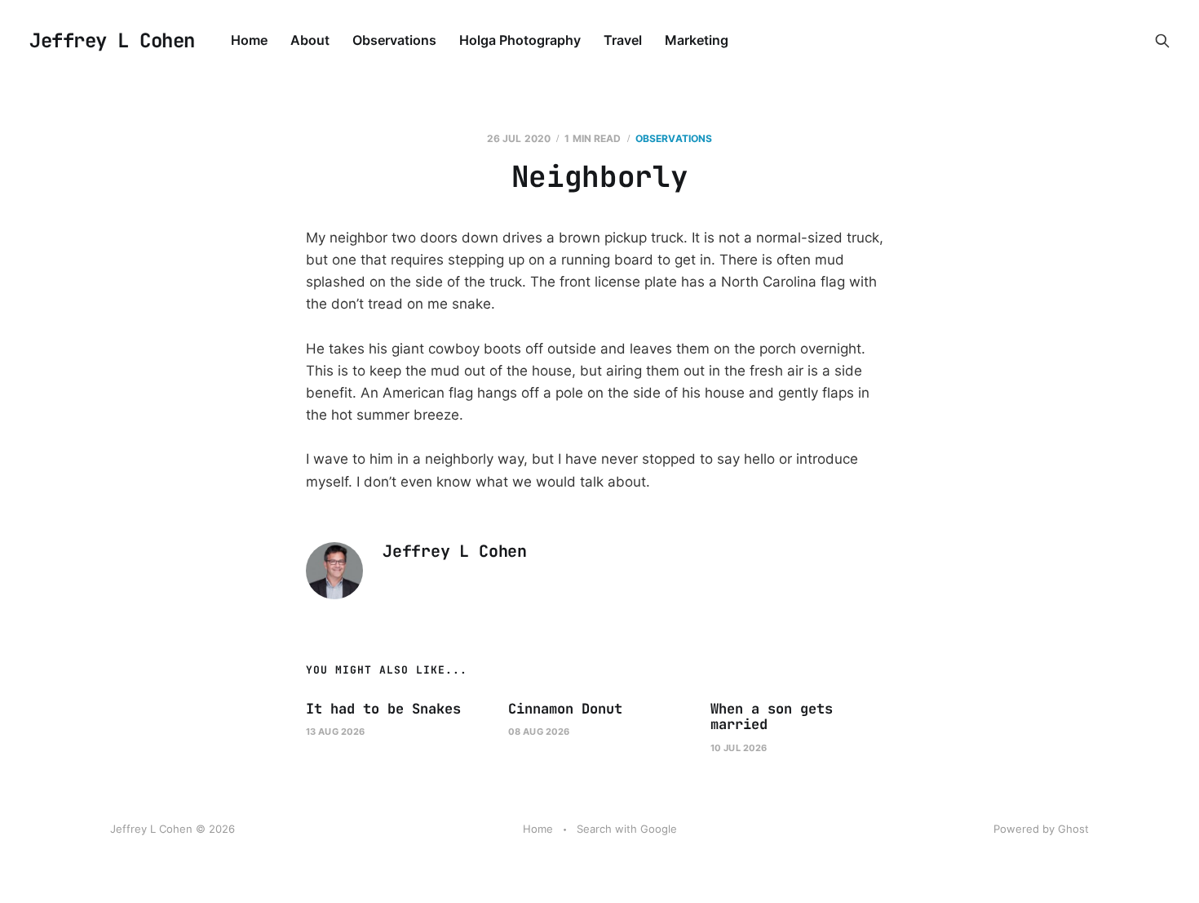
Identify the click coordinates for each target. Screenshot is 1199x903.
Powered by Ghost (1041, 828)
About (310, 40)
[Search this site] (1162, 41)
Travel (623, 40)
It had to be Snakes (383, 709)
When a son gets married (771, 717)
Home (249, 40)
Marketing (696, 40)
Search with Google (627, 828)
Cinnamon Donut (565, 709)
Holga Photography (520, 40)
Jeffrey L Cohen (112, 41)
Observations (394, 40)
